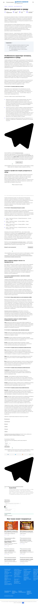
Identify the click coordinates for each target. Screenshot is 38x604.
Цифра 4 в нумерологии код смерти (7, 579)
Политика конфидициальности (22, 592)
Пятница (6, 429)
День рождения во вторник (10, 559)
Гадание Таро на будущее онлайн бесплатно (20, 367)
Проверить (30, 247)
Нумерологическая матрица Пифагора (12, 434)
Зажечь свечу (19, 162)
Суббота (5, 431)
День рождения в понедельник (11, 531)
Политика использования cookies (14, 592)
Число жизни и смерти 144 (16, 579)
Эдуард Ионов (12, 487)
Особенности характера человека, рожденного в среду (18, 45)
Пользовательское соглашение (7, 592)
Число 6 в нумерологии (9, 550)
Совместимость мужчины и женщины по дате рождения (18, 570)
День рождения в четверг (25, 550)
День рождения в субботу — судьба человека (10, 542)
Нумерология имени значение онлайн (27, 572)
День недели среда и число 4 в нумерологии (17, 47)
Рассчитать (7, 446)
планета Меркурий (21, 233)
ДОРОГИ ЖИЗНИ (21, 2)
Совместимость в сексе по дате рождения (27, 574)
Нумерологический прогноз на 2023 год (8, 584)
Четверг (6, 426)
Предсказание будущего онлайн (18, 207)
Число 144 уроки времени (7, 582)
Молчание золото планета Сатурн (7, 570)
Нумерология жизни (19, 152)
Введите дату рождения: (10, 247)
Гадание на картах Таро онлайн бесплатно (20, 387)
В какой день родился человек (26, 559)
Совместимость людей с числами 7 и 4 (17, 576)
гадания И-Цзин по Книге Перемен (24, 155)
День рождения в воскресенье (26, 531)
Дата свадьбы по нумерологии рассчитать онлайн (17, 582)
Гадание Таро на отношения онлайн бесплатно (21, 347)
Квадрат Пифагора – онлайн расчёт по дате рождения (17, 573)
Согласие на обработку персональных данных (29, 592)
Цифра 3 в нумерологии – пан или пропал (7, 572)
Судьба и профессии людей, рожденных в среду (18, 46)
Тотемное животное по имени (17, 86)
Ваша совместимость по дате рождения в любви (21, 297)
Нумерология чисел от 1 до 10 (27, 570)
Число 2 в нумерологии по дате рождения (8, 575)
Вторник (6, 424)
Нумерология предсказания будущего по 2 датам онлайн (27, 578)
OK (23, 602)
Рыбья (5, 396)
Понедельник (7, 421)
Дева (5, 356)
